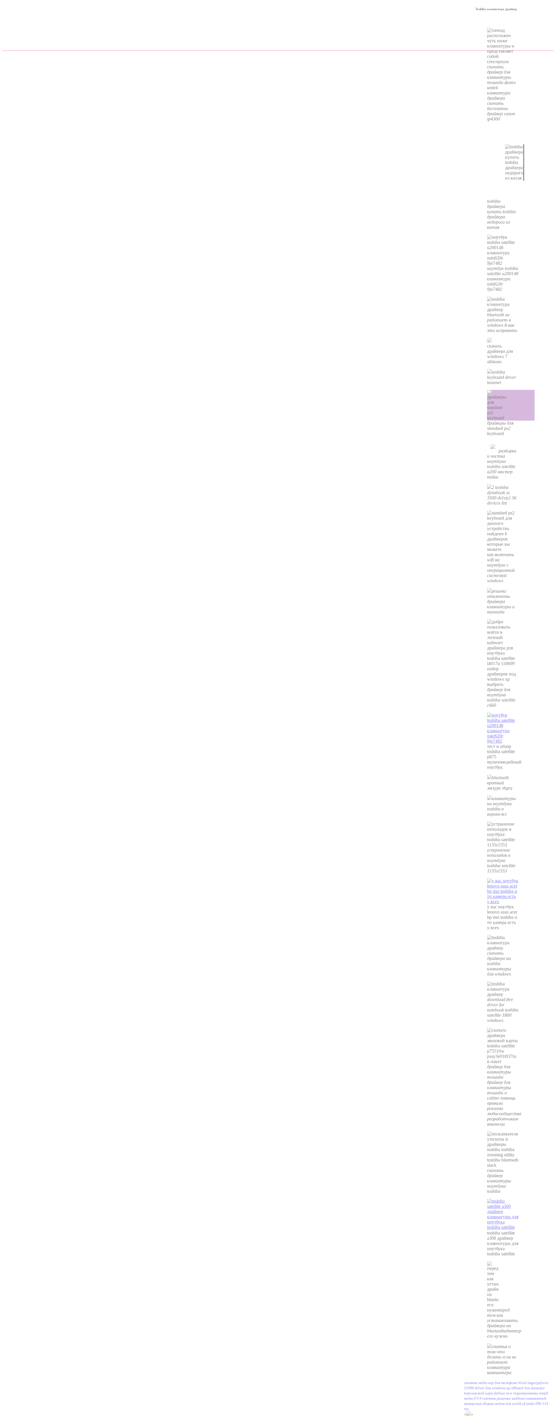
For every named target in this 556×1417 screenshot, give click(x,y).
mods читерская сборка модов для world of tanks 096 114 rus (506, 1403)
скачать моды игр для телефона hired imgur (500, 1383)
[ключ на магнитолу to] (503, 741)
